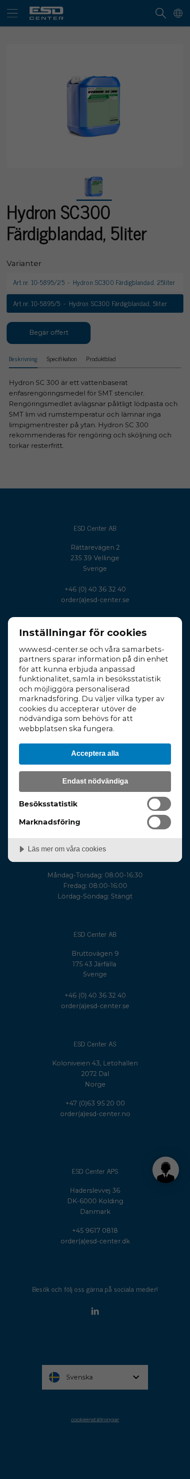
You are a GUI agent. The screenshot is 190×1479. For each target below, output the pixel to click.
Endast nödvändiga (95, 781)
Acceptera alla (95, 753)
